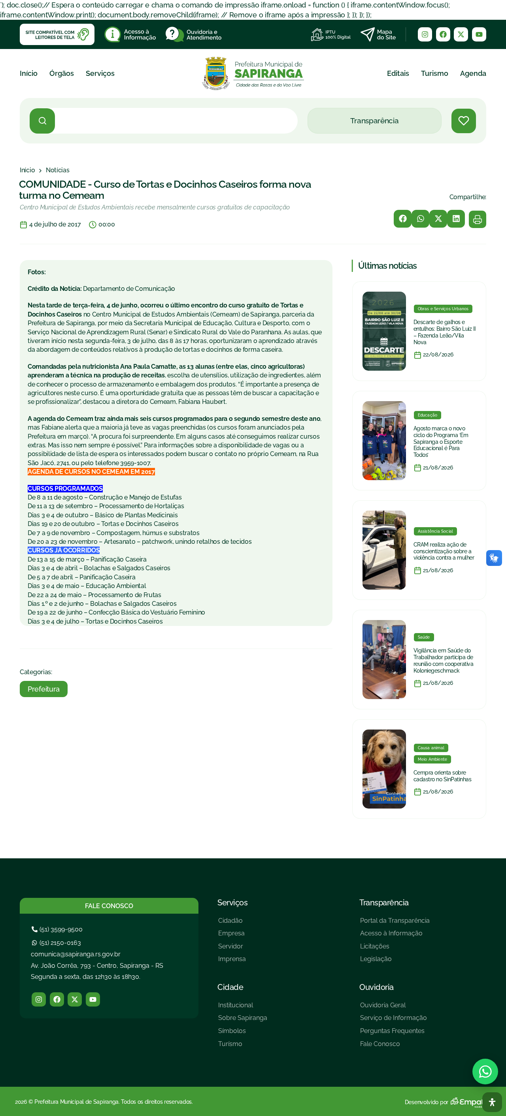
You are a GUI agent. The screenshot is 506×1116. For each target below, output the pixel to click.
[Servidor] (232, 949)
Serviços (100, 73)
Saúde (424, 637)
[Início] (27, 170)
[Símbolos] (242, 1034)
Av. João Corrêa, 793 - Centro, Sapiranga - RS (97, 965)
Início (29, 73)
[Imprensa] (232, 962)
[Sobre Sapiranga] (242, 1020)
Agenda (473, 73)
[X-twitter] (461, 34)
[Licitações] (395, 949)
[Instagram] (425, 34)
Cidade (230, 987)
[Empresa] (232, 936)
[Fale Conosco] (393, 1047)
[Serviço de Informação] (393, 1020)
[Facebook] (443, 34)
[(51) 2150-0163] (57, 942)
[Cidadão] (232, 923)
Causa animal (431, 748)
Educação (428, 415)
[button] (403, 219)
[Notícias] (58, 170)
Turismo (434, 73)
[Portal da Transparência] (395, 923)
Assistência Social (435, 531)
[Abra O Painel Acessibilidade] (492, 1102)
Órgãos (61, 73)
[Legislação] (395, 962)
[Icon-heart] (463, 121)
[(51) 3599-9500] (58, 929)
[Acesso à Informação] (395, 936)
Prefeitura (44, 689)
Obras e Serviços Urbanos (443, 309)
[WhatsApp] (485, 1071)
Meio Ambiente (432, 759)
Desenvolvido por (426, 1102)
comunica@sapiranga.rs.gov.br (76, 954)
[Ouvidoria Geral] (393, 1008)
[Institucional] (242, 1008)
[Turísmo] (242, 1047)
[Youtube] (479, 34)
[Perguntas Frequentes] (393, 1034)
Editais (398, 73)
